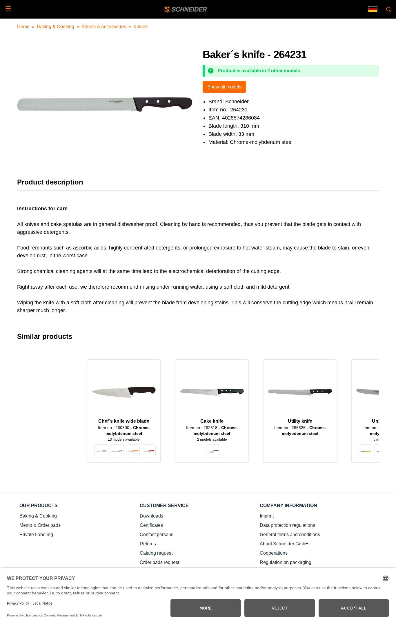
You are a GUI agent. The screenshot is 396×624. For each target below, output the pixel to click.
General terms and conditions (290, 534)
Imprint (267, 515)
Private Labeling (36, 534)
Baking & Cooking (55, 26)
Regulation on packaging (285, 562)
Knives (140, 26)
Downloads (151, 515)
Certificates (151, 525)
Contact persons (156, 534)
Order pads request (159, 562)
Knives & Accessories (103, 26)
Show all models (224, 86)
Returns (148, 543)
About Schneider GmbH (284, 543)
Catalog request (156, 553)
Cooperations (274, 553)
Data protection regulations (287, 525)
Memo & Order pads (40, 525)
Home (23, 26)
